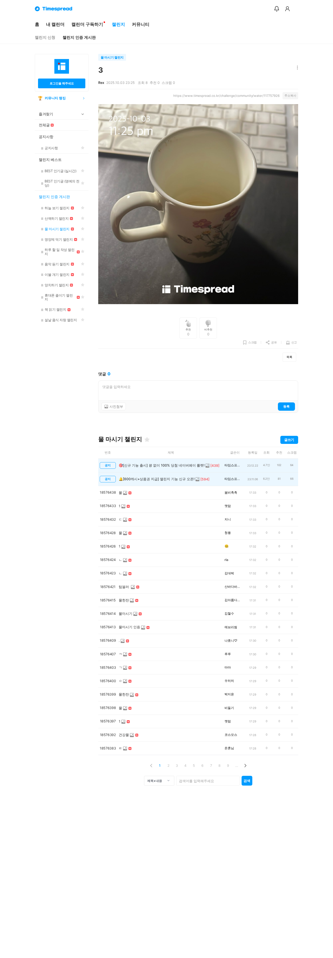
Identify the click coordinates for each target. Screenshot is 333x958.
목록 (289, 357)
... (236, 765)
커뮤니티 (140, 24)
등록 (286, 406)
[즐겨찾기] (147, 439)
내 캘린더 (55, 24)
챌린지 (118, 24)
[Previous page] (151, 765)
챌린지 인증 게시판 (79, 37)
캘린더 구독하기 (87, 24)
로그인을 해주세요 (62, 83)
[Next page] (245, 765)
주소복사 (290, 95)
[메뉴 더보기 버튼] (296, 68)
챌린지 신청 (45, 37)
